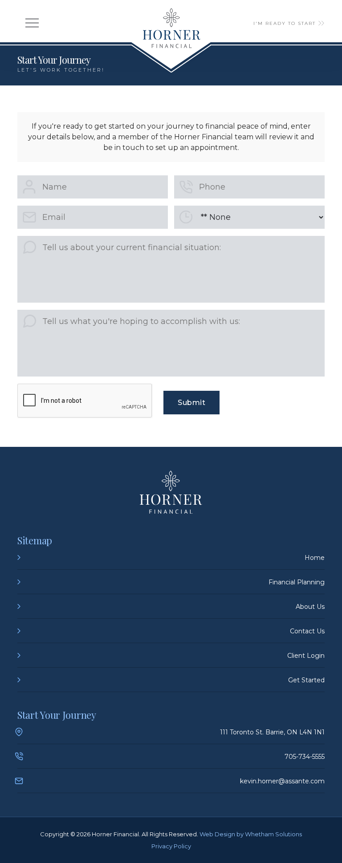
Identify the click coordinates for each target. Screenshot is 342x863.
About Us (310, 607)
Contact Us (307, 631)
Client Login (306, 656)
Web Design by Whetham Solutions (251, 834)
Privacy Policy (171, 846)
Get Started (306, 680)
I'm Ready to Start (284, 23)
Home (315, 558)
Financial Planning (297, 582)
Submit (191, 402)
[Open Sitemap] (32, 23)
